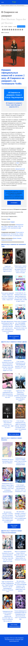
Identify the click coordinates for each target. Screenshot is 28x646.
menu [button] (2, 2)
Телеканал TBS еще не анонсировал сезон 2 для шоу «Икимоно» (7, 461)
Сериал (13, 222)
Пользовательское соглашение (13, 639)
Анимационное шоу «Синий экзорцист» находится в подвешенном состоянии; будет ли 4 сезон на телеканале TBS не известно (7, 616)
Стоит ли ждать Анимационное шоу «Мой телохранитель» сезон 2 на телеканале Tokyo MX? (7, 394)
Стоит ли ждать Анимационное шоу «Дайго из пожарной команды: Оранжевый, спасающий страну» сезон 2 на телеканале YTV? (20, 425)
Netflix (8, 219)
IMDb (17, 163)
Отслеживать (14, 202)
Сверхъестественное (6, 240)
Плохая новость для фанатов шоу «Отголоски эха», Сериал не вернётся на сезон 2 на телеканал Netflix (12, 234)
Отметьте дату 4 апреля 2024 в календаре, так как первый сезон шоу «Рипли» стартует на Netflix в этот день (20, 269)
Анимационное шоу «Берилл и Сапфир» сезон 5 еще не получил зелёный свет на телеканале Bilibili (20, 461)
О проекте (20, 637)
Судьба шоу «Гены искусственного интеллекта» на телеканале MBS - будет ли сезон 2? (8, 424)
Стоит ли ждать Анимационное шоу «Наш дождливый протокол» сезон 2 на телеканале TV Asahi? (20, 365)
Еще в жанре (14, 434)
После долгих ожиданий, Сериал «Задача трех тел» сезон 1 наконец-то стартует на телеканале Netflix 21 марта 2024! (7, 296)
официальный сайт (20, 169)
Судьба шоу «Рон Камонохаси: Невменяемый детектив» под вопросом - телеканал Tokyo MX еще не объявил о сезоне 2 (20, 395)
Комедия (19, 238)
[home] (14, 2)
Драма (14, 238)
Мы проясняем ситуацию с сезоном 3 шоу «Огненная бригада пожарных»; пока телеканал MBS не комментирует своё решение (20, 586)
